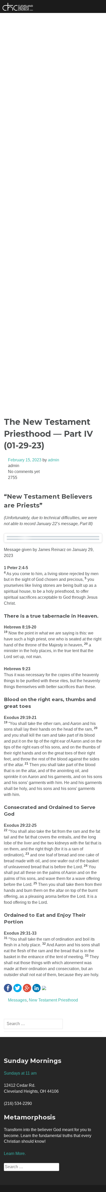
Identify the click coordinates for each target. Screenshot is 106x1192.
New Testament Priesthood (53, 1000)
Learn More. (15, 1153)
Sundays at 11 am (20, 1073)
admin (53, 460)
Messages (17, 1000)
